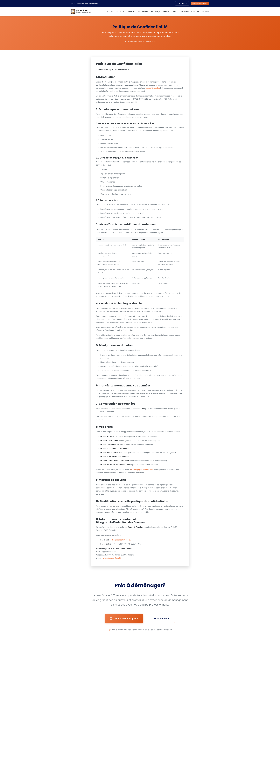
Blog (175, 11)
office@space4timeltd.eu (142, 469)
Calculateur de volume (189, 11)
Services (131, 11)
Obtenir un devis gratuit (199, 3)
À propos (120, 11)
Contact (205, 11)
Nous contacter (162, 618)
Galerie (166, 11)
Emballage (155, 11)
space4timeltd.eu (153, 88)
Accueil (110, 11)
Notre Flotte (143, 11)
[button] (182, 3)
